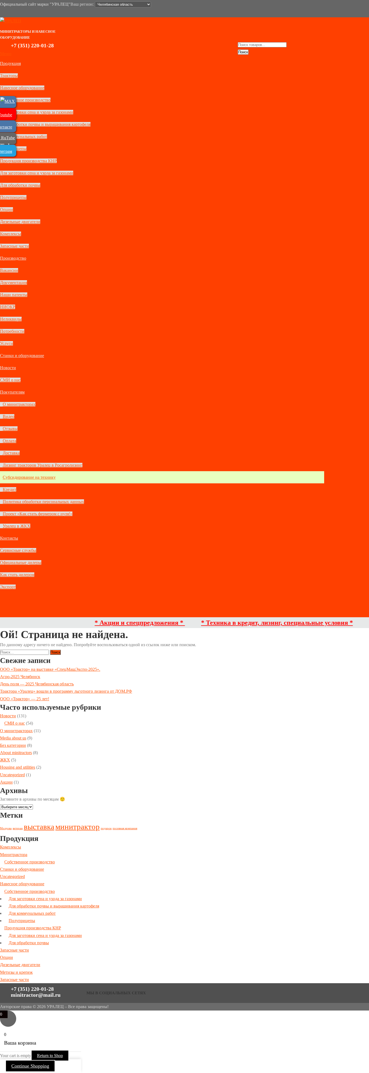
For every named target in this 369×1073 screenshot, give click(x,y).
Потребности (12, 331)
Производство (13, 258)
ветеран (18, 828)
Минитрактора (13, 854)
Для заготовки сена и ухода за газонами (36, 112)
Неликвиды (11, 319)
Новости (8, 367)
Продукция (10, 63)
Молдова (6, 828)
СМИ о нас (10, 380)
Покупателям (12, 392)
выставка (39, 826)
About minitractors (16, 752)
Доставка (11, 453)
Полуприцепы (13, 197)
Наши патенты (13, 294)
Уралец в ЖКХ (16, 526)
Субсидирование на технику (29, 477)
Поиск (243, 52)
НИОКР (7, 307)
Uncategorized (12, 774)
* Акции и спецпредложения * (123, 622)
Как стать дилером (17, 574)
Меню (5, 53)
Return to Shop (50, 1055)
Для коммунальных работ (23, 136)
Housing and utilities (17, 767)
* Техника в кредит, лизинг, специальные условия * (260, 622)
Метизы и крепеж (16, 972)
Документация (13, 282)
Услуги (6, 343)
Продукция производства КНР (28, 161)
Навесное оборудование (22, 87)
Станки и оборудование (22, 355)
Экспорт (8, 587)
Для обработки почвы (20, 185)
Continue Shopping (30, 1066)
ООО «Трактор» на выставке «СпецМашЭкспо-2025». (50, 669)
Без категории (13, 745)
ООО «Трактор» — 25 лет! (24, 698)
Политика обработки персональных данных (43, 501)
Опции (6, 209)
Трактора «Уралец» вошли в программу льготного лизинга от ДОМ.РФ (66, 691)
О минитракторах (19, 404)
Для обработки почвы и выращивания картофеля (45, 124)
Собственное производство (25, 100)
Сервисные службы (18, 550)
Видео (8, 416)
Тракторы (9, 75)
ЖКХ (5, 760)
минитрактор (77, 826)
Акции (6, 782)
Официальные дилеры (20, 562)
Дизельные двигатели (20, 221)
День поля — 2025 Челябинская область (37, 684)
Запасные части (14, 246)
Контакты (9, 538)
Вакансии (9, 270)
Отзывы (10, 428)
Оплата (9, 440)
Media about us (13, 738)
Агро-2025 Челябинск (20, 676)
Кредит (9, 489)
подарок (106, 828)
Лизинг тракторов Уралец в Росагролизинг (42, 465)
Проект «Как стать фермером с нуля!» (37, 513)
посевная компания (125, 828)
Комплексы (10, 234)
